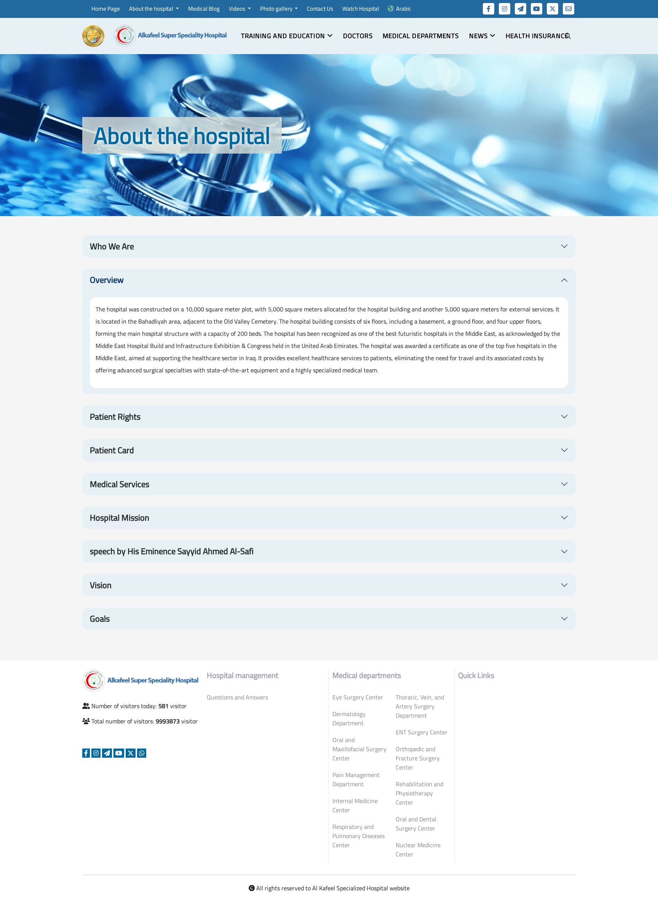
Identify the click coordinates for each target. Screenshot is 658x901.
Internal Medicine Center (355, 805)
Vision (101, 585)
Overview (107, 280)
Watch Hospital (360, 8)
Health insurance (537, 36)
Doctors (358, 36)
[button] (287, 36)
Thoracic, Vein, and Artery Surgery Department (420, 706)
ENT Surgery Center (421, 732)
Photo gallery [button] (277, 8)
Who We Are (112, 246)
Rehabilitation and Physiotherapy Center (419, 793)
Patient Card (112, 450)
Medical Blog (204, 8)
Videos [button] (237, 8)
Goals (100, 619)
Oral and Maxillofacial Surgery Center (359, 749)
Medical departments (421, 36)
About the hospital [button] (151, 8)
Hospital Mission (119, 518)
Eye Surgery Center (357, 697)
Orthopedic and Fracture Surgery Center (418, 758)
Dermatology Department (349, 718)
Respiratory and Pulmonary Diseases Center (358, 836)
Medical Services (119, 484)
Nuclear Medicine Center (418, 849)
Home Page (105, 8)
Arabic (403, 8)
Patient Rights (115, 417)
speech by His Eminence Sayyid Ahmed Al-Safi (172, 551)
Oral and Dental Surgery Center (416, 823)
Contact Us (320, 8)
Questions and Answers (237, 697)
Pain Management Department (356, 779)
